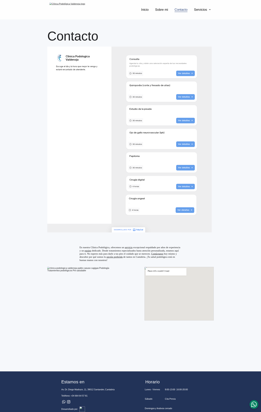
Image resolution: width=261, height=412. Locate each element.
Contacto (181, 9)
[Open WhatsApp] (254, 404)
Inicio (145, 9)
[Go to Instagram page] (68, 401)
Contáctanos (157, 253)
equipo (88, 250)
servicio (129, 247)
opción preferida (114, 257)
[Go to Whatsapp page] (63, 401)
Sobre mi (161, 9)
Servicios (200, 9)
